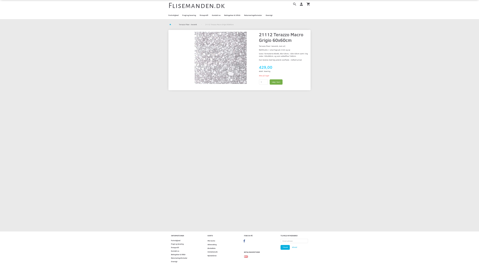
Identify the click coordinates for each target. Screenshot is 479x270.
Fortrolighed (173, 15)
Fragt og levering (189, 15)
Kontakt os (216, 15)
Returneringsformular (253, 15)
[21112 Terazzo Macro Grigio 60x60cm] (220, 58)
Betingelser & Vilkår (232, 15)
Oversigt (269, 15)
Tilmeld (285, 247)
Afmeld (294, 247)
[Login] (301, 4)
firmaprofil (204, 15)
